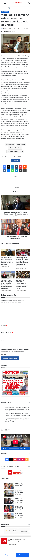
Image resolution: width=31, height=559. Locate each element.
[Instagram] (18, 191)
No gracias (8, 555)
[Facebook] (4, 167)
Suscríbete (22, 555)
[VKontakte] (4, 170)
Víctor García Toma (16, 152)
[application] (15, 442)
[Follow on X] (18, 29)
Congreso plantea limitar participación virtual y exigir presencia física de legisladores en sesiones (22, 262)
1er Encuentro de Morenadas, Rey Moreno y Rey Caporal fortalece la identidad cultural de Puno (17, 419)
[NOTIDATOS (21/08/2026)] (9, 493)
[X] (8, 167)
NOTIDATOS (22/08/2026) (19, 484)
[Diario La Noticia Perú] (17, 3)
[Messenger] (8, 170)
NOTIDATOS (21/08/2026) (19, 492)
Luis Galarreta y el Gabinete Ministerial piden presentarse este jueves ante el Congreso (7, 261)
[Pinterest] (20, 167)
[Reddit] (25, 167)
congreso (10, 144)
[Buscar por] (29, 3)
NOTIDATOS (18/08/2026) (19, 514)
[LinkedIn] (12, 167)
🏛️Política (11, 8)
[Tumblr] (16, 167)
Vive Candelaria (6, 402)
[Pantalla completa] (27, 448)
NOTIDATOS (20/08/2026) (19, 499)
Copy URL (15, 160)
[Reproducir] (3, 448)
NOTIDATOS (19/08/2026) (19, 507)
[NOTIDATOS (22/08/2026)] (9, 486)
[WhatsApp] (12, 170)
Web (2, 340)
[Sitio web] (13, 191)
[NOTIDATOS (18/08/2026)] (9, 516)
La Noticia (5, 8)
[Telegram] (16, 170)
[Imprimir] (25, 170)
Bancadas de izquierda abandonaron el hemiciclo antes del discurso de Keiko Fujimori (22, 284)
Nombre (4, 325)
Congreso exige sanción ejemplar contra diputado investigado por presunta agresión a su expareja (7, 284)
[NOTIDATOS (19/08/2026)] (9, 508)
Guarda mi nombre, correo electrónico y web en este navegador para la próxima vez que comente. (15, 351)
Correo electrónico (7, 333)
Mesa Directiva (16, 148)
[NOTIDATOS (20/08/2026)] (9, 501)
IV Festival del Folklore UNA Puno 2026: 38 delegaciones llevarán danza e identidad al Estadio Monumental (17, 409)
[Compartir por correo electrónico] (20, 170)
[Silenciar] (25, 448)
